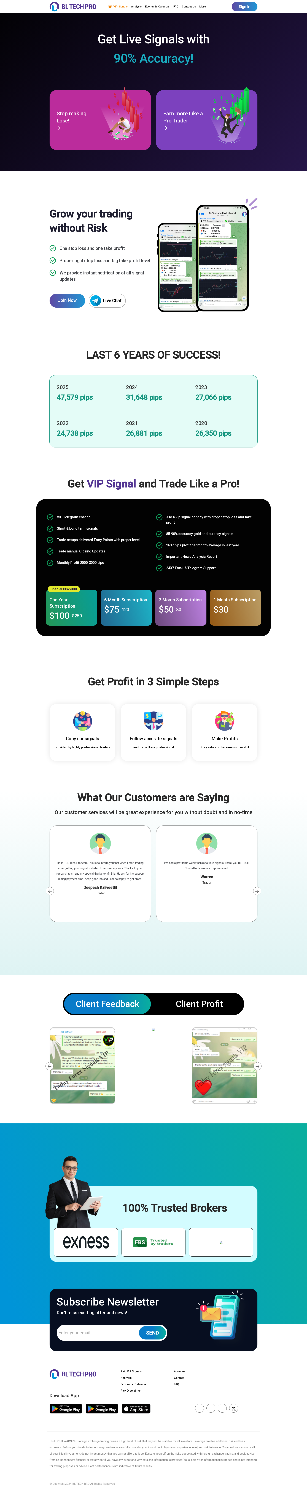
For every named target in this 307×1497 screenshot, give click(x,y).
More (202, 6)
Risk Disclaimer (131, 1390)
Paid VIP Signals (131, 1371)
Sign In (244, 6)
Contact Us (189, 6)
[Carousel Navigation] (153, 891)
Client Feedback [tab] (107, 1004)
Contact (179, 1378)
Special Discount (63, 589)
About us (179, 1371)
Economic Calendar (157, 6)
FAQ (175, 6)
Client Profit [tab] (199, 1004)
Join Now (67, 300)
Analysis (136, 6)
